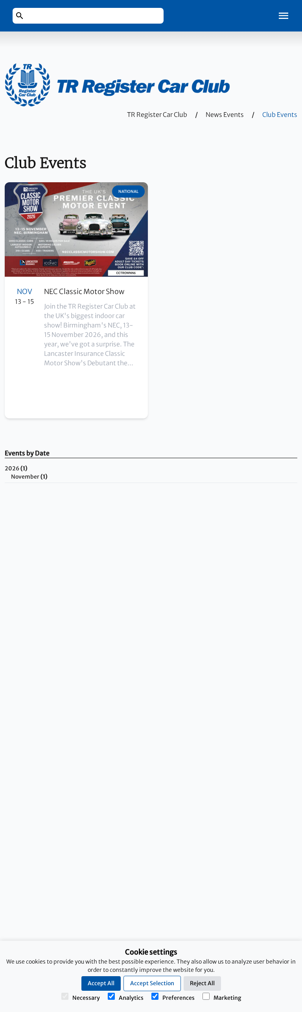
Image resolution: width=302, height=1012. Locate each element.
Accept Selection (152, 983)
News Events (225, 114)
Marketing (227, 997)
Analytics (131, 997)
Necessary (86, 997)
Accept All (101, 983)
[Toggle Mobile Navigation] (283, 16)
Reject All (202, 983)
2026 (16, 468)
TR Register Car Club (157, 114)
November (29, 476)
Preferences (178, 997)
